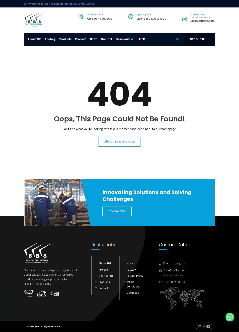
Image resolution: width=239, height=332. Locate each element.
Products (65, 39)
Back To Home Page (120, 141)
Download (133, 292)
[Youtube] (208, 326)
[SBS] (35, 19)
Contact (106, 39)
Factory (50, 39)
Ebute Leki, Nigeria (174, 263)
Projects (80, 39)
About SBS (34, 39)
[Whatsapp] (230, 317)
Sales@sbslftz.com (174, 270)
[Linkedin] (200, 326)
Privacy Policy (135, 276)
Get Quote (197, 39)
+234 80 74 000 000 (99, 19)
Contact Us (117, 211)
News (93, 39)
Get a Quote (106, 276)
